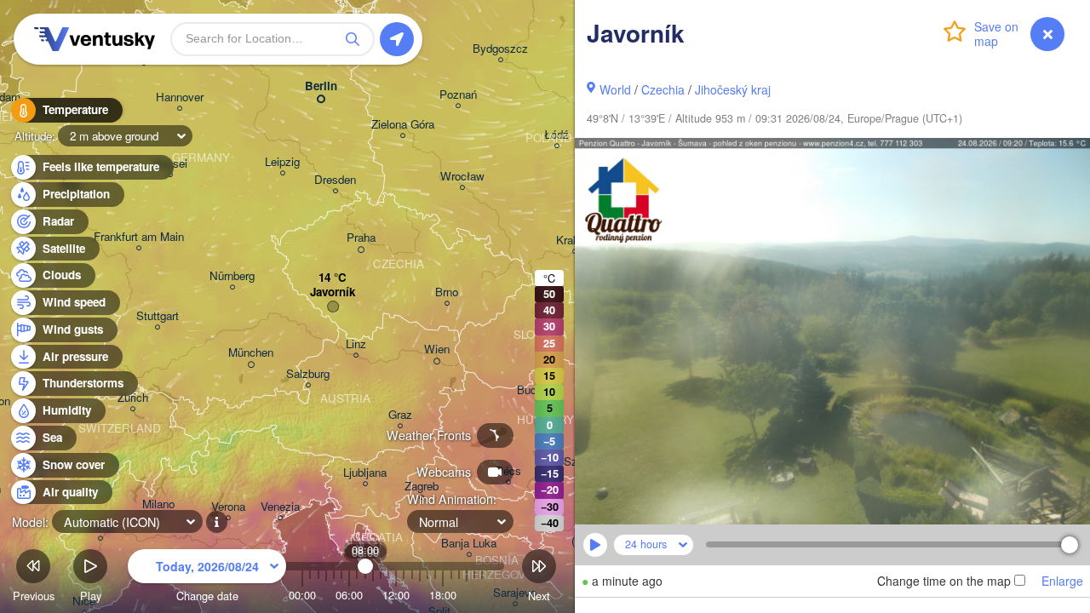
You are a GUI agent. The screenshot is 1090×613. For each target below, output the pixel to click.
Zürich (133, 398)
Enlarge (1062, 580)
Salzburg (308, 374)
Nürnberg (232, 276)
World (615, 89)
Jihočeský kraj (733, 89)
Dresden (335, 180)
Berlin (321, 86)
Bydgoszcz (500, 49)
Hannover (180, 97)
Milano (158, 504)
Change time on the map (944, 580)
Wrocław (462, 176)
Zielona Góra (402, 124)
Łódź (556, 135)
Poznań (458, 95)
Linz (356, 344)
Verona (228, 507)
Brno (446, 292)
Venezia (280, 507)
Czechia (663, 89)
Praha (361, 238)
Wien (437, 349)
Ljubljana (365, 473)
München (250, 353)
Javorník (332, 292)
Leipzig (282, 162)
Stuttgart (157, 316)
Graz (400, 415)
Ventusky (92, 39)
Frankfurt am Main (139, 237)
